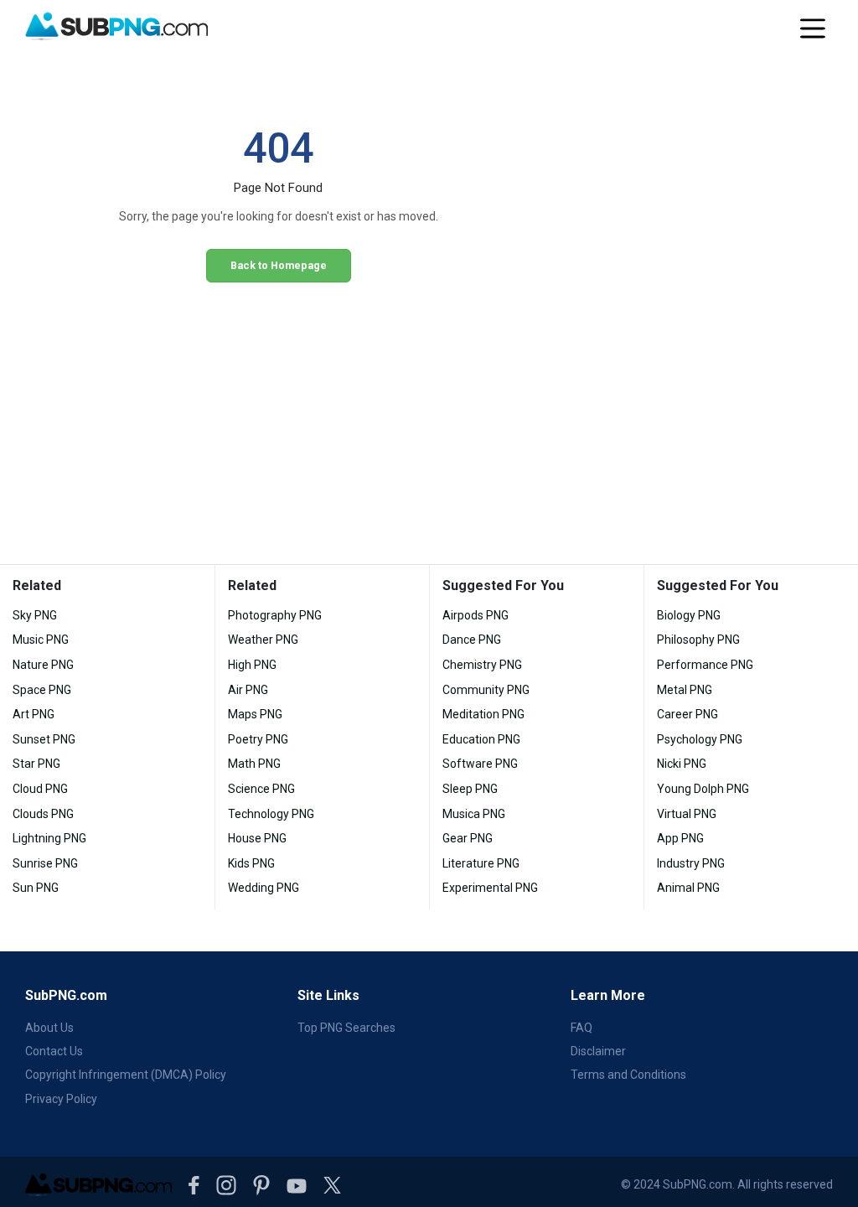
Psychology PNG (699, 739)
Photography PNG (275, 615)
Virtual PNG (686, 814)
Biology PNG (689, 615)
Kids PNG (251, 863)
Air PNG (248, 690)
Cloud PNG (40, 788)
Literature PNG (480, 863)
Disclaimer (598, 1051)
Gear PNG (467, 838)
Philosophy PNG (698, 639)
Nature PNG (43, 664)
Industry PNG (691, 863)
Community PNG (486, 690)
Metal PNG (684, 690)
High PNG (252, 664)
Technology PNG (271, 814)
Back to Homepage (278, 265)
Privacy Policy (61, 1099)
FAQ (581, 1027)
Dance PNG (471, 639)
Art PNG (33, 714)
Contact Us (54, 1051)
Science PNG (261, 788)
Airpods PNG (475, 615)
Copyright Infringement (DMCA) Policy (125, 1074)
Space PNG (42, 690)
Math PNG (254, 763)
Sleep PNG (470, 788)
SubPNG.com (66, 995)
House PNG (257, 838)
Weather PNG (263, 639)
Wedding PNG (263, 887)
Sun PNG (36, 887)
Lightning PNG (49, 838)
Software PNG (480, 763)
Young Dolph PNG (703, 788)
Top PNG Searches (346, 1027)
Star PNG (36, 763)
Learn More (608, 995)
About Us (49, 1027)
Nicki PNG (681, 763)
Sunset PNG (44, 739)
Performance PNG (705, 664)
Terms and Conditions (628, 1074)
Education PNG (481, 739)
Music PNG (41, 639)
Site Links (328, 995)
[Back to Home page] (116, 27)
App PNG (680, 838)
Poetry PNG (258, 739)
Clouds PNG (43, 814)
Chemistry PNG (482, 664)
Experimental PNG (490, 887)
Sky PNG (35, 615)
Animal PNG (688, 887)
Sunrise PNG (45, 863)
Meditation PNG (483, 714)
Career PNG (687, 714)
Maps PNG (255, 714)
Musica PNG (473, 814)
